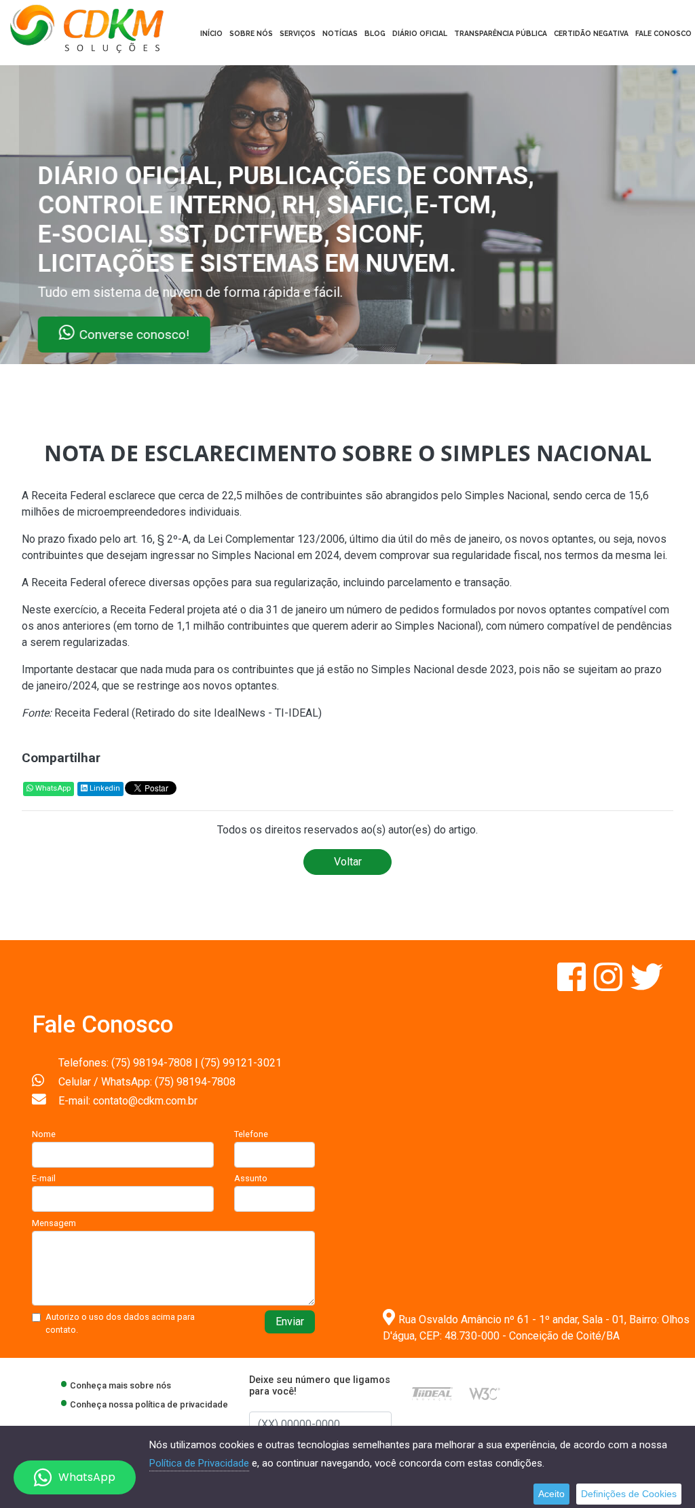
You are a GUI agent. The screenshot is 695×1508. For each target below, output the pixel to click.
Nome (44, 1134)
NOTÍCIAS (340, 33)
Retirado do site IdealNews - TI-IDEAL (226, 712)
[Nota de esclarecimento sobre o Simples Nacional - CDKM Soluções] (87, 27)
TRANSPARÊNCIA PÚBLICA (500, 33)
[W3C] (484, 1392)
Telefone (251, 1134)
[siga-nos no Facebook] (572, 985)
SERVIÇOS (298, 33)
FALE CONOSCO (663, 33)
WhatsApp (52, 788)
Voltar (348, 861)
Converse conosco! (164, 334)
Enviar (290, 1321)
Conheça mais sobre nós (120, 1385)
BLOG (375, 33)
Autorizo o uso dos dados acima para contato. (120, 1323)
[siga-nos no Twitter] (647, 985)
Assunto (250, 1178)
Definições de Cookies (629, 1493)
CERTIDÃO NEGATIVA (591, 33)
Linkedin (104, 788)
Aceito (551, 1493)
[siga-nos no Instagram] (609, 985)
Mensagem (54, 1223)
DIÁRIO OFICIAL (419, 33)
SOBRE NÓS (251, 33)
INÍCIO (211, 33)
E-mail (44, 1178)
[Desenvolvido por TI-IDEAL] (432, 1392)
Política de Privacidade (199, 1463)
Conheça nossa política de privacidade (149, 1404)
